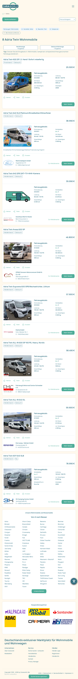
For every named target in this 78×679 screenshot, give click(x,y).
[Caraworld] (10, 6)
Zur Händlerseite (53, 163)
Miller (42, 557)
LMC (23, 551)
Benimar (60, 521)
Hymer (60, 543)
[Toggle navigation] (73, 6)
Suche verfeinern (10, 19)
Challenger (61, 527)
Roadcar (60, 570)
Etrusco (42, 535)
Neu (16, 459)
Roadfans (8, 573)
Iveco (60, 546)
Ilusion (24, 546)
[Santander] (62, 612)
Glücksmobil (9, 543)
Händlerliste (32, 656)
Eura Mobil (61, 535)
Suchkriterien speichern (39, 676)
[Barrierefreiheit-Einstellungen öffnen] (74, 581)
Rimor (42, 570)
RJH (59, 565)
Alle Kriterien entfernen (12, 33)
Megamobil (8, 557)
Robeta (42, 573)
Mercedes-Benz (27, 557)
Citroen (24, 530)
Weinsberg (8, 584)
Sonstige (25, 576)
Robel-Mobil (26, 573)
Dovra (60, 532)
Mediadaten (8, 653)
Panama (42, 562)
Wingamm (43, 584)
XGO (6, 586)
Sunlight (7, 578)
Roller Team (62, 573)
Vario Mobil (61, 581)
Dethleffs (43, 532)
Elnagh (24, 535)
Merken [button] (8, 97)
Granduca (25, 543)
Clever (42, 530)
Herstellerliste (32, 653)
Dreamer (7, 535)
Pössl (42, 565)
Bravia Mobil (26, 524)
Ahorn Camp (26, 521)
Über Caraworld (9, 651)
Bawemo (43, 521)
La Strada (43, 551)
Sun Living (61, 576)
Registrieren (55, 653)
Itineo (42, 546)
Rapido (42, 567)
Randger (25, 567)
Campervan (55, 29)
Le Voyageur (26, 554)
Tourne (7, 581)
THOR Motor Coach (46, 578)
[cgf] (62, 621)
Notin (60, 559)
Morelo (24, 559)
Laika (6, 554)
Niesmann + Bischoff (47, 559)
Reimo (60, 567)
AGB (39, 673)
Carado (24, 527)
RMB (6, 567)
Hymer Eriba (9, 546)
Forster (60, 538)
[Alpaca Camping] (15, 612)
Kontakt (30, 659)
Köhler (7, 551)
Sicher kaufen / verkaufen (36, 651)
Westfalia (25, 584)
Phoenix (7, 565)
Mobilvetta (61, 557)
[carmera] (39, 621)
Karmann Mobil (45, 549)
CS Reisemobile (10, 527)
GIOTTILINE (26, 540)
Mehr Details (68, 104)
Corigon (7, 532)
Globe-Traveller (45, 540)
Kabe (24, 549)
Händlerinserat (8, 116)
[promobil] (39, 612)
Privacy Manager (33, 661)
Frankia (7, 540)
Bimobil (7, 524)
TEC (23, 578)
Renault (7, 570)
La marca (61, 551)
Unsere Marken (39, 591)
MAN (41, 554)
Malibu (60, 554)
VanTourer (43, 581)
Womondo (61, 584)
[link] (39, 113)
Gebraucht (17, 62)
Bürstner (61, 524)
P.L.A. (24, 562)
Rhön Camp (26, 570)
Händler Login (56, 651)
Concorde (61, 530)
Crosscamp (26, 532)
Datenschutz (47, 673)
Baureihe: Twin (42, 29)
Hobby (42, 543)
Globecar (61, 540)
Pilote (24, 565)
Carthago (43, 527)
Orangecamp (9, 562)
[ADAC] (10, 621)
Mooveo (7, 559)
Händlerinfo (55, 656)
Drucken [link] (27, 97)
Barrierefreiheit (58, 673)
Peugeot (61, 562)
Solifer (7, 576)
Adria (6, 521)
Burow (42, 524)
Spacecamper (44, 576)
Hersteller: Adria (28, 29)
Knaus (60, 549)
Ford (41, 538)
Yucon (24, 586)
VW (23, 581)
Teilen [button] (18, 97)
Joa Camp (8, 549)
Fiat (23, 538)
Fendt (6, 538)
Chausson (8, 530)
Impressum (68, 673)
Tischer (60, 578)
